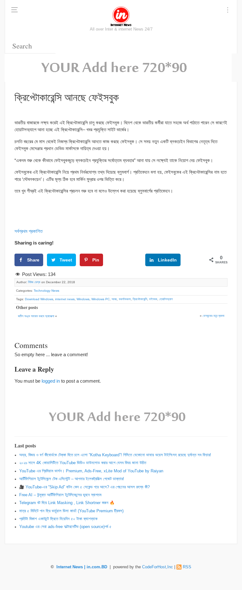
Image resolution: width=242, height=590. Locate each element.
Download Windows (39, 299)
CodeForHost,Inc (157, 567)
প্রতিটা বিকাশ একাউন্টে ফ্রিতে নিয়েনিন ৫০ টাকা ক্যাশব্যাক (58, 519)
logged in (51, 381)
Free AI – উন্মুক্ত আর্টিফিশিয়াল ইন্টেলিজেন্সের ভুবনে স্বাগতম (60, 495)
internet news (65, 299)
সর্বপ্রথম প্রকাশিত (28, 231)
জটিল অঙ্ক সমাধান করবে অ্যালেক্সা (36, 316)
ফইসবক (153, 299)
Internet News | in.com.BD (81, 567)
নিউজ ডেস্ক (34, 282)
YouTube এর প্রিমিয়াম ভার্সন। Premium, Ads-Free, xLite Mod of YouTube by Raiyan (91, 471)
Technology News (46, 290)
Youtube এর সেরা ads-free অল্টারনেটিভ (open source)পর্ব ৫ (65, 527)
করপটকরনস (125, 299)
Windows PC (100, 299)
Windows (83, 299)
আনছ (114, 299)
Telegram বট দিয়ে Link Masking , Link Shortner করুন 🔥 (67, 503)
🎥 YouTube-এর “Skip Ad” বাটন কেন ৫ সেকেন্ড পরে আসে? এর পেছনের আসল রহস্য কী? (84, 487)
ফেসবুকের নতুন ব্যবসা (213, 315)
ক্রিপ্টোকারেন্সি (140, 299)
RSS (187, 567)
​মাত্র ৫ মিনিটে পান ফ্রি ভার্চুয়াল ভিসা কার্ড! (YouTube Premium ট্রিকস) (71, 511)
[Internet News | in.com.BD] (121, 16)
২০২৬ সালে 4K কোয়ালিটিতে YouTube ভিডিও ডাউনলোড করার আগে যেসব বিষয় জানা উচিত (82, 463)
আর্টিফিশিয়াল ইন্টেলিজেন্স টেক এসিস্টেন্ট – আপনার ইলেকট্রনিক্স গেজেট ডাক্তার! (71, 479)
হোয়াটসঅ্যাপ (166, 299)
